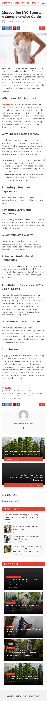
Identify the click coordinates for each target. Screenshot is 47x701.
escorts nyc (35, 391)
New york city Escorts (35, 393)
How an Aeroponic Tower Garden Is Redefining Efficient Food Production (22, 677)
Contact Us (21, 696)
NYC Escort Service (21, 396)
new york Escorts (8, 396)
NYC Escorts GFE (8, 398)
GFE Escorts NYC (21, 393)
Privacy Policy (34, 696)
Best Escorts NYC (11, 391)
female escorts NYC (8, 393)
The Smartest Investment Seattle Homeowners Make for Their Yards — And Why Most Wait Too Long (28, 548)
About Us (11, 696)
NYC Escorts (32, 396)
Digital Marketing (13, 576)
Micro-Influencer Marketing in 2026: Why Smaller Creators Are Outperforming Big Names (21, 517)
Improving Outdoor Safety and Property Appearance (26, 537)
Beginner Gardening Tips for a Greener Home (25, 528)
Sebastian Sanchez (16, 22)
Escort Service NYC (24, 391)
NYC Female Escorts (21, 398)
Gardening (10, 603)
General (4, 9)
